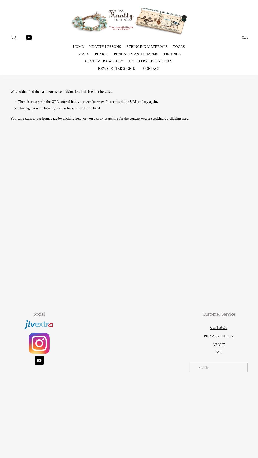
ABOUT (218, 345)
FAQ (218, 352)
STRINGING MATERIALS (147, 47)
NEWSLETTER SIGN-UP (117, 68)
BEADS (83, 54)
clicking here (72, 118)
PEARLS (102, 54)
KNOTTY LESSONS (105, 47)
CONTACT (151, 68)
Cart (245, 37)
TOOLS (179, 47)
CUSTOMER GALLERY (104, 61)
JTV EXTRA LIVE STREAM (150, 61)
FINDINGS (172, 54)
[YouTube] (29, 37)
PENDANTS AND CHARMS (136, 54)
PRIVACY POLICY (219, 336)
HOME (78, 47)
